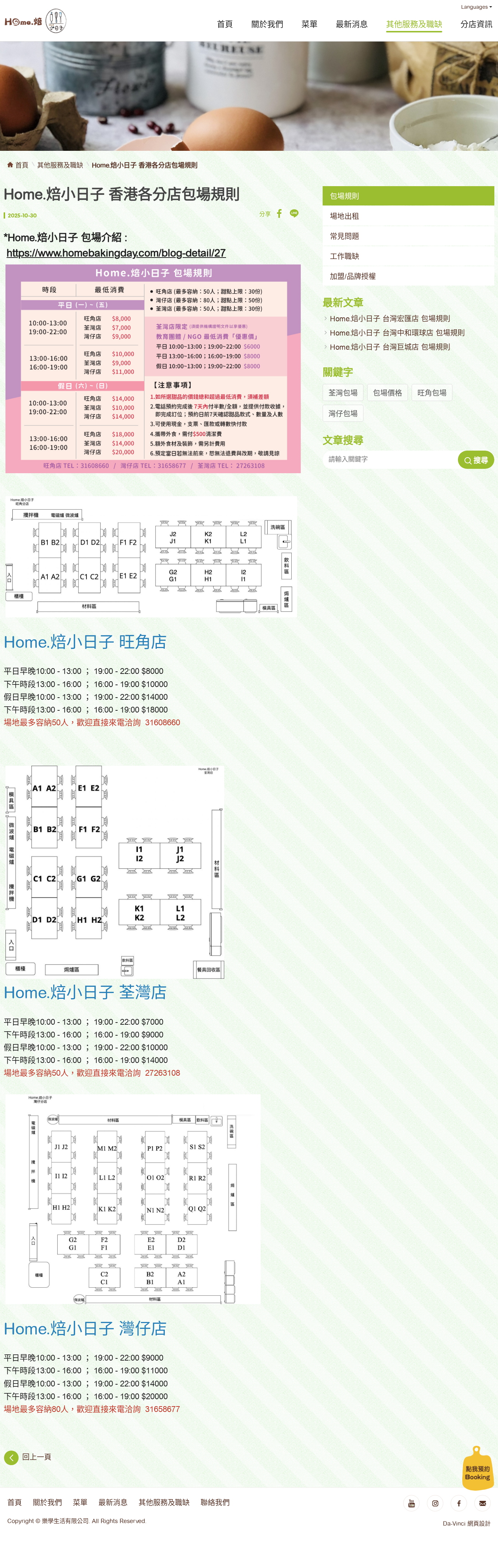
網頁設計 (479, 1523)
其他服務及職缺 (414, 24)
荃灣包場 (343, 393)
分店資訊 (476, 24)
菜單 (309, 24)
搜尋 (481, 460)
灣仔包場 (343, 413)
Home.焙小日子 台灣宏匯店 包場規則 (390, 318)
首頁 (225, 24)
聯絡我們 (215, 1502)
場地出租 (344, 216)
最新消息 (352, 24)
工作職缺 (344, 256)
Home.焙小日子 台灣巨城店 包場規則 (390, 347)
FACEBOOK (459, 1503)
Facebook (279, 213)
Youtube (411, 1503)
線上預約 (478, 1468)
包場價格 (387, 393)
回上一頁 (36, 1457)
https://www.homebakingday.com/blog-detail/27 (116, 253)
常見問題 (344, 236)
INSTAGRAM (435, 1503)
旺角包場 (432, 393)
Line (294, 213)
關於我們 (267, 24)
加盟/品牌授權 (353, 276)
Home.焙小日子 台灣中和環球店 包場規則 (397, 333)
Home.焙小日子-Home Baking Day (35, 21)
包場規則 (344, 196)
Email (482, 1503)
